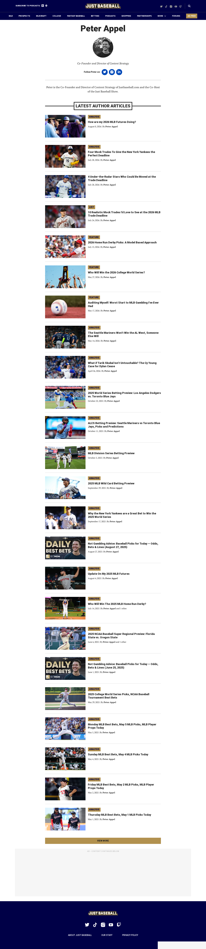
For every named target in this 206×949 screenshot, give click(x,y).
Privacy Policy (130, 935)
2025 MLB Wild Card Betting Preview (111, 483)
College (56, 16)
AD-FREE (192, 16)
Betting (95, 16)
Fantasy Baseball (76, 16)
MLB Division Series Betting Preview (111, 453)
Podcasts (110, 16)
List (91, 207)
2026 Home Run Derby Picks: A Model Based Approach (122, 242)
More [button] (160, 16)
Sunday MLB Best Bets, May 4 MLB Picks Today (118, 754)
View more (108, 841)
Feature (94, 237)
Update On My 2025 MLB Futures (109, 573)
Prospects (24, 16)
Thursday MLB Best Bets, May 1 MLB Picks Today (119, 814)
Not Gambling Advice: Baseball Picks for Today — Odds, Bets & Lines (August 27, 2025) (123, 545)
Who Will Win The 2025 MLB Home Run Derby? (117, 603)
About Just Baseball (80, 935)
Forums (176, 16)
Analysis (94, 117)
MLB (11, 16)
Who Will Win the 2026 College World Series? (116, 272)
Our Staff (107, 935)
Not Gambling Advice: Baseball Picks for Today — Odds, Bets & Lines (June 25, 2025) (123, 665)
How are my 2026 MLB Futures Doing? (112, 122)
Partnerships (144, 16)
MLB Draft (41, 16)
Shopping (126, 16)
